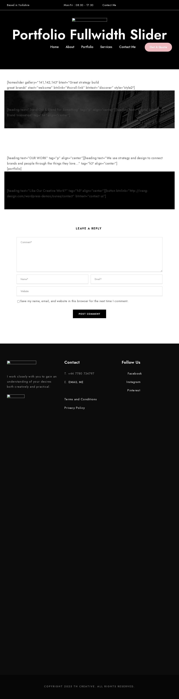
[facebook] (150, 5)
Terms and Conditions (80, 399)
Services (106, 47)
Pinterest (133, 390)
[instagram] (170, 5)
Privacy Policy (74, 408)
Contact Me (109, 5)
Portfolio (87, 47)
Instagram (133, 382)
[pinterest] (164, 5)
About (70, 47)
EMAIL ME (76, 382)
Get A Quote (158, 47)
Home (54, 47)
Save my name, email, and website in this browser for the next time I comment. (74, 301)
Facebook (135, 373)
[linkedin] (157, 5)
